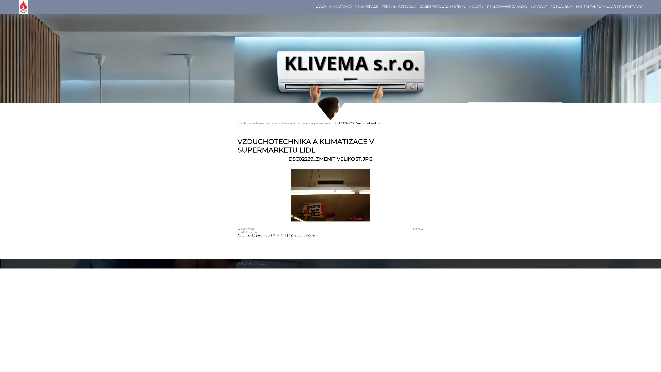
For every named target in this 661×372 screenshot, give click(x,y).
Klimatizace (340, 6)
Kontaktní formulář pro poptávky (609, 6)
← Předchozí (246, 229)
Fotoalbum (561, 6)
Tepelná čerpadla (399, 6)
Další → (418, 229)
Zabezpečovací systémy (442, 6)
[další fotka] (418, 195)
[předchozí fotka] (243, 195)
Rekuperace (366, 6)
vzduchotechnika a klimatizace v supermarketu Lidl (301, 123)
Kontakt (539, 6)
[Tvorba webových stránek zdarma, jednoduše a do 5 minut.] (265, 264)
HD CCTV (476, 6)
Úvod (321, 6)
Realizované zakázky (507, 6)
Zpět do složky (248, 232)
